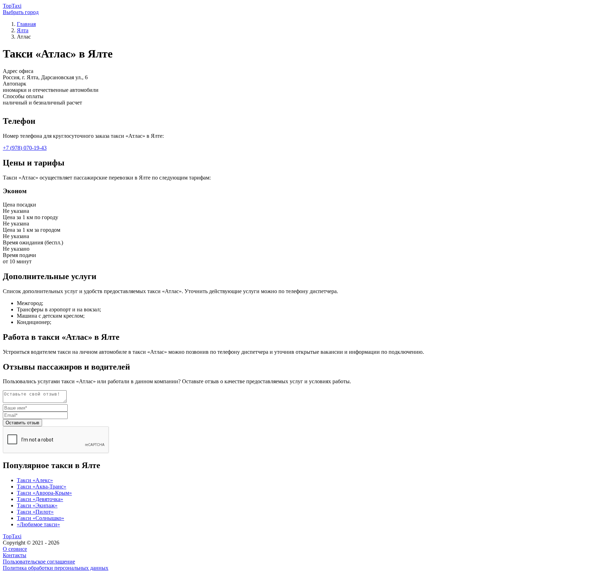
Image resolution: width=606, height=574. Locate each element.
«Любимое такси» (38, 524)
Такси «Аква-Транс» (41, 486)
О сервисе (15, 549)
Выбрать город (21, 12)
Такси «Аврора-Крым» (44, 493)
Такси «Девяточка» (40, 499)
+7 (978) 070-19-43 (25, 148)
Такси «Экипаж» (37, 505)
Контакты (14, 555)
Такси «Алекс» (35, 480)
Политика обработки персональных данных (55, 568)
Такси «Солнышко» (40, 518)
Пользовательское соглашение (39, 562)
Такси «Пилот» (35, 512)
